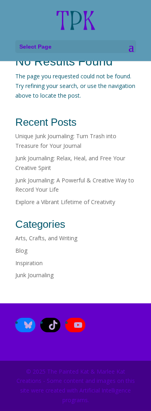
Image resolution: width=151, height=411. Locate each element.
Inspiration (29, 263)
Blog (21, 250)
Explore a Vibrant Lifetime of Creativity (65, 202)
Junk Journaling (34, 275)
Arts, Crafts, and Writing (46, 238)
